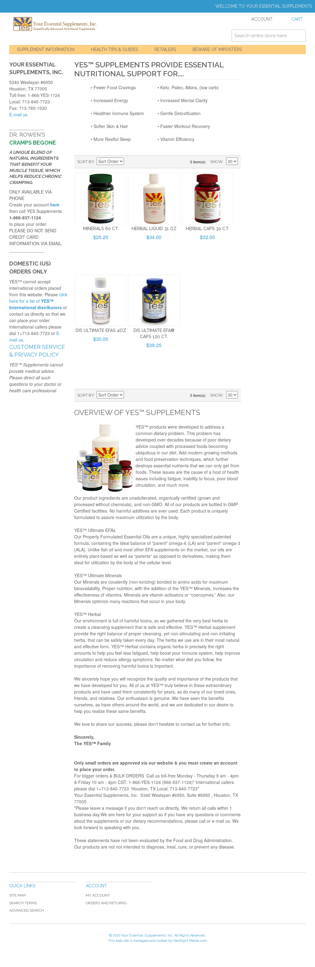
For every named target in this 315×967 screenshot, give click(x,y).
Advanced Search (26, 910)
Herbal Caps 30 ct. (207, 228)
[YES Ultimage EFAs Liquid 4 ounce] (100, 300)
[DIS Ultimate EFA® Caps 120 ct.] (154, 300)
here (54, 205)
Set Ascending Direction (129, 161)
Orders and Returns (106, 903)
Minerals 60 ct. (101, 228)
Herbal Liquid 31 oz (154, 228)
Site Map (17, 895)
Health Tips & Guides (114, 49)
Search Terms (23, 903)
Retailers (165, 49)
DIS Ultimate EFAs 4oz (101, 330)
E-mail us (18, 114)
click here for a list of (38, 300)
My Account (98, 895)
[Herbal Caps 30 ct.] (207, 198)
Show (216, 161)
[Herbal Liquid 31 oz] (154, 198)
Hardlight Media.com (190, 941)
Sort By (85, 161)
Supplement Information (45, 49)
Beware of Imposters (217, 49)
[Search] (299, 36)
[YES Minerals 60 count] (100, 198)
